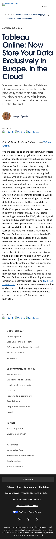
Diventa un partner (16, 433)
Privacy (46, 493)
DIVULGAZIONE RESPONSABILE (27, 499)
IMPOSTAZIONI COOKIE (27, 505)
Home (7, 14)
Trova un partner (15, 428)
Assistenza (13, 444)
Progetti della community (19, 395)
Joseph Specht (21, 116)
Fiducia (10, 487)
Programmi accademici (18, 406)
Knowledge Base (15, 450)
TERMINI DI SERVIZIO (31, 493)
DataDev (11, 390)
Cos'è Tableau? (15, 330)
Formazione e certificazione (20, 455)
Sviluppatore (30, 487)
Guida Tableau (14, 461)
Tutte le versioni (15, 466)
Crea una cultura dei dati (19, 341)
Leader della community (19, 385)
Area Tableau (13, 401)
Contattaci (12, 358)
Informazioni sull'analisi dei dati (23, 347)
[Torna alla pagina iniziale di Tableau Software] (12, 3)
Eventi (10, 412)
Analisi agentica (15, 336)
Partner (11, 422)
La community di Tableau (21, 368)
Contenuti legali (12, 493)
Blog (12, 14)
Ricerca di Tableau (16, 352)
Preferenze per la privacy (30, 512)
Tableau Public (14, 374)
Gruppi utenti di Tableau (19, 379)
